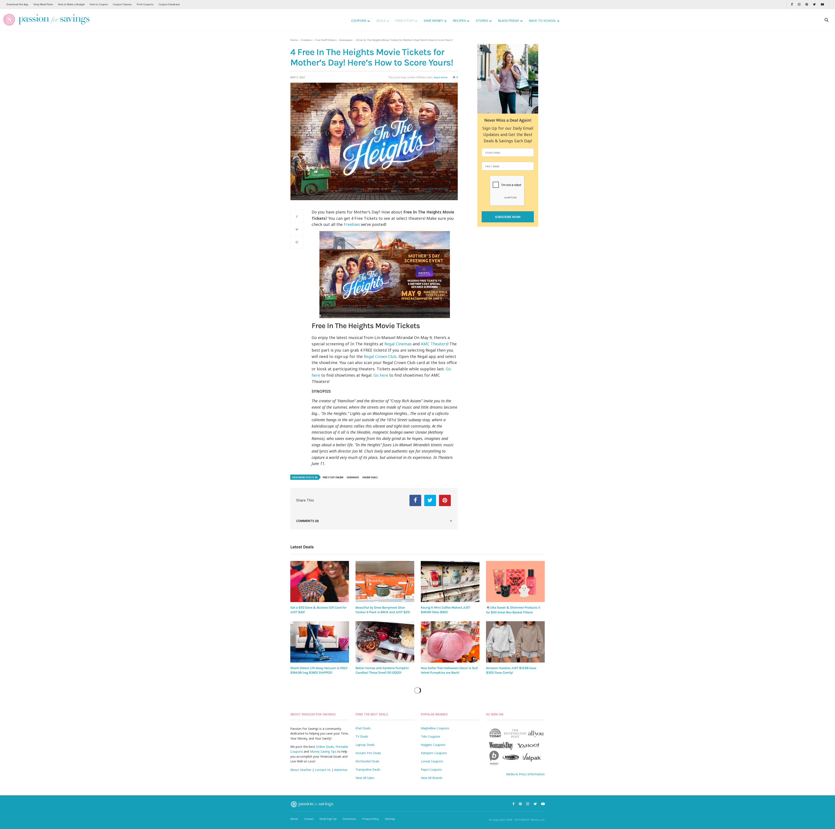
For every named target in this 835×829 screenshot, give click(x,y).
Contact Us (323, 770)
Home (293, 40)
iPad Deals (363, 728)
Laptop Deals (365, 745)
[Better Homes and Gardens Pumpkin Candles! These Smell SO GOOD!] (385, 642)
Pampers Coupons (434, 753)
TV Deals (362, 736)
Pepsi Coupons (431, 769)
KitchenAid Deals (367, 761)
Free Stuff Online (325, 40)
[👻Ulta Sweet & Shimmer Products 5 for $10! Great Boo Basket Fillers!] (515, 581)
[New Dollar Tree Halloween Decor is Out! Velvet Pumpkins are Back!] (450, 642)
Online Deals (370, 477)
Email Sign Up (328, 819)
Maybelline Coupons (435, 728)
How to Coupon (99, 4)
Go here (380, 375)
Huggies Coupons (433, 745)
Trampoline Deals (368, 769)
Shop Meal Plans (43, 4)
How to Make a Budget (71, 4)
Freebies (306, 40)
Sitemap (390, 819)
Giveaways (345, 40)
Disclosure (349, 819)
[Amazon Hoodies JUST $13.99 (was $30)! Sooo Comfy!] (515, 642)
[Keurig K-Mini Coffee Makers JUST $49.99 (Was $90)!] (450, 581)
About (294, 819)
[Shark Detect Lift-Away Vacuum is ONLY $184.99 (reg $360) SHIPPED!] (319, 642)
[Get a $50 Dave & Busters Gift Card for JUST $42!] (319, 581)
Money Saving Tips (323, 751)
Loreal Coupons (432, 761)
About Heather (300, 770)
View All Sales (365, 778)
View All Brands (431, 778)
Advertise (340, 770)
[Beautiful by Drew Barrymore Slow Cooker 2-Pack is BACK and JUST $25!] (385, 581)
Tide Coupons (430, 736)
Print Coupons (145, 4)
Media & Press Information (525, 774)
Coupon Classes (122, 4)
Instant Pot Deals (368, 753)
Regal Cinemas (398, 343)
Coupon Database (169, 4)
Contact (309, 819)
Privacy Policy (370, 819)
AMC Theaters (434, 343)
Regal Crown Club (380, 356)
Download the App (17, 4)
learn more (441, 77)
